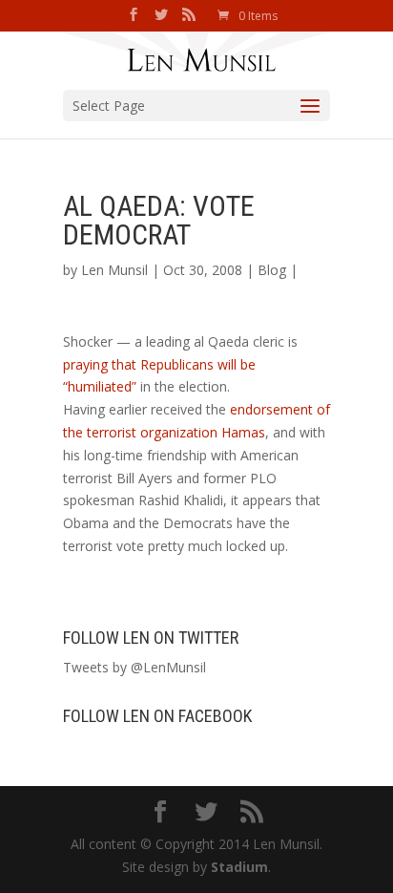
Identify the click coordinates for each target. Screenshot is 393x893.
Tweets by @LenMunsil (134, 667)
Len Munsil (114, 270)
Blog (272, 270)
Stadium (239, 867)
